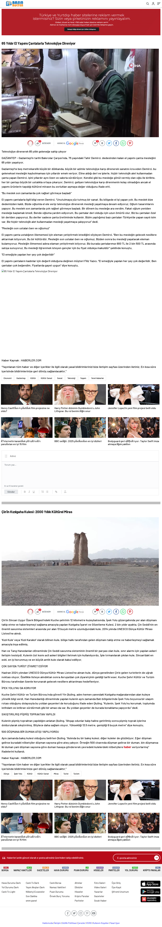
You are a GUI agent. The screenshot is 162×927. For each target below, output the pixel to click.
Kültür (33, 378)
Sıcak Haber (100, 900)
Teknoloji (71, 378)
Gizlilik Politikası (69, 923)
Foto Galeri (99, 882)
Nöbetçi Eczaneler (35, 891)
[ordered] (42, 492)
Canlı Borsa (55, 882)
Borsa (5, 869)
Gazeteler (43, 869)
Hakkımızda (47, 923)
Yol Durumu (131, 869)
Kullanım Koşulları (101, 923)
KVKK (89, 923)
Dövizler (79, 887)
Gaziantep (20, 378)
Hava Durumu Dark (11, 882)
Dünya (6, 773)
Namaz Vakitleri (23, 869)
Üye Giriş (116, 882)
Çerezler (81, 923)
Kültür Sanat (46, 378)
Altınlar (78, 882)
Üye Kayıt (116, 887)
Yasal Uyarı (115, 923)
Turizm (76, 773)
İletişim (57, 923)
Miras (56, 773)
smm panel (31, 900)
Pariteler (114, 869)
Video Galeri (100, 887)
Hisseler (98, 869)
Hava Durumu (61, 869)
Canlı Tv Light (8, 891)
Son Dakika (31, 896)
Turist (66, 773)
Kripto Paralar (151, 869)
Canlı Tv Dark (32, 882)
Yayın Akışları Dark (35, 887)
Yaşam (83, 378)
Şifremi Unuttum (120, 891)
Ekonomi (8, 378)
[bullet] (47, 492)
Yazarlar (98, 891)
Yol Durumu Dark (10, 887)
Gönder (11, 491)
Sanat (59, 378)
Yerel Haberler (97, 378)
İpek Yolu (18, 773)
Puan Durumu (81, 869)
